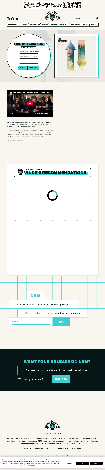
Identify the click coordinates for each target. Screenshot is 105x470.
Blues (45, 24)
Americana (35, 24)
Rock (25, 24)
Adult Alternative (23, 51)
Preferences (69, 463)
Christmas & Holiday (59, 24)
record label (76, 448)
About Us (47, 433)
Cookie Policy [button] (56, 463)
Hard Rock (76, 24)
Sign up (27, 438)
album (54, 448)
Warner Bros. (30, 61)
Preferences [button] (32, 465)
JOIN (61, 321)
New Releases (14, 24)
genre (48, 448)
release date (63, 448)
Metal (85, 24)
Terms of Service (55, 456)
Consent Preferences (67, 456)
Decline (82, 463)
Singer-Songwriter (34, 51)
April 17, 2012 (33, 56)
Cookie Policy (45, 456)
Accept (96, 463)
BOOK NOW (61, 378)
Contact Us (57, 433)
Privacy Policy (36, 456)
